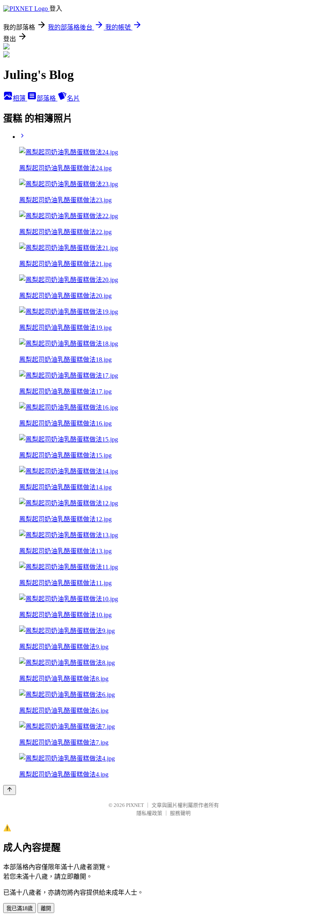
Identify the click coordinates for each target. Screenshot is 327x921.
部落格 (47, 98)
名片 (73, 98)
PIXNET (135, 805)
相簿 (20, 98)
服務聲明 (180, 813)
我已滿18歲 (19, 908)
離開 (46, 908)
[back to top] (9, 790)
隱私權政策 (149, 813)
